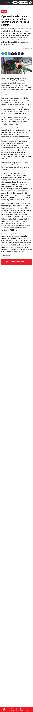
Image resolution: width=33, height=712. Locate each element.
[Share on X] (12, 53)
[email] (15, 53)
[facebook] (2, 53)
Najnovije (12, 710)
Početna (4, 710)
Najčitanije (20, 710)
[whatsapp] (5, 53)
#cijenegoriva (6, 256)
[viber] (9, 53)
